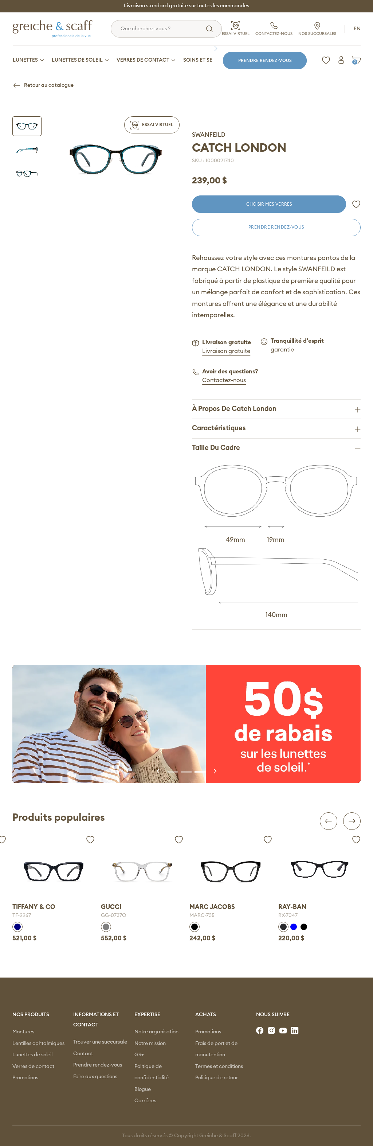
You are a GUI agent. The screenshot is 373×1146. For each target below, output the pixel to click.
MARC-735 (113, 915)
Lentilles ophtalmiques (38, 1043)
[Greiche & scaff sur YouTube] (283, 1031)
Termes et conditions (219, 1066)
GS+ (139, 1054)
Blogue (142, 1089)
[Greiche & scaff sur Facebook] (260, 1031)
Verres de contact (33, 1066)
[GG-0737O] (53, 871)
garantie (282, 350)
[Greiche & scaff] (61, 29)
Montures (23, 1031)
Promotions (25, 1077)
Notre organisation (156, 1031)
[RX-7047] (230, 869)
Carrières (145, 1100)
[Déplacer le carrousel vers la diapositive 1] (172, 771)
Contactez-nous (224, 380)
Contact (83, 1053)
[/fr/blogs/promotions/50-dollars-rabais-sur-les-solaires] (186, 724)
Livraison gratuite (226, 351)
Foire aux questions (95, 1076)
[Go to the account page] (356, 204)
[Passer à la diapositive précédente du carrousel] (158, 771)
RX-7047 (199, 915)
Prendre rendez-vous (265, 60)
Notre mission (150, 1043)
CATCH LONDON (239, 148)
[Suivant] (217, 48)
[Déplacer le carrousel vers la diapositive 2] (186, 771)
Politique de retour (216, 1077)
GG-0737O (25, 915)
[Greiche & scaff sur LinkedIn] (295, 1031)
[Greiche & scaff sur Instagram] (272, 1031)
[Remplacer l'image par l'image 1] (27, 126)
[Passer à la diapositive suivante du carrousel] (214, 771)
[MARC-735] (142, 871)
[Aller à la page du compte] (341, 60)
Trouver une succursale (100, 1042)
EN (357, 28)
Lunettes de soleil (32, 1054)
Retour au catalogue (49, 85)
